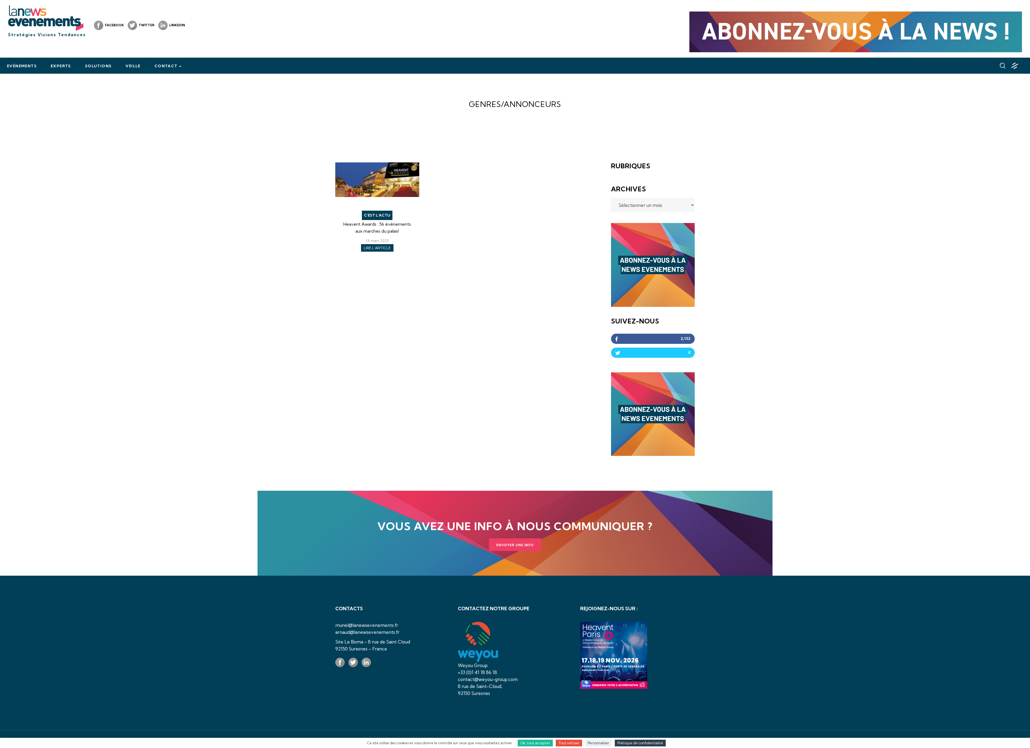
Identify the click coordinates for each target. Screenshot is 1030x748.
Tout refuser (568, 743)
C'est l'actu (377, 215)
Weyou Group (473, 665)
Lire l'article (377, 247)
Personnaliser (598, 743)
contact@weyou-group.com (488, 679)
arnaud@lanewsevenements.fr (367, 632)
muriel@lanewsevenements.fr (366, 625)
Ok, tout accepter (535, 743)
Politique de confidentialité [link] (640, 743)
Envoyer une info (515, 545)
